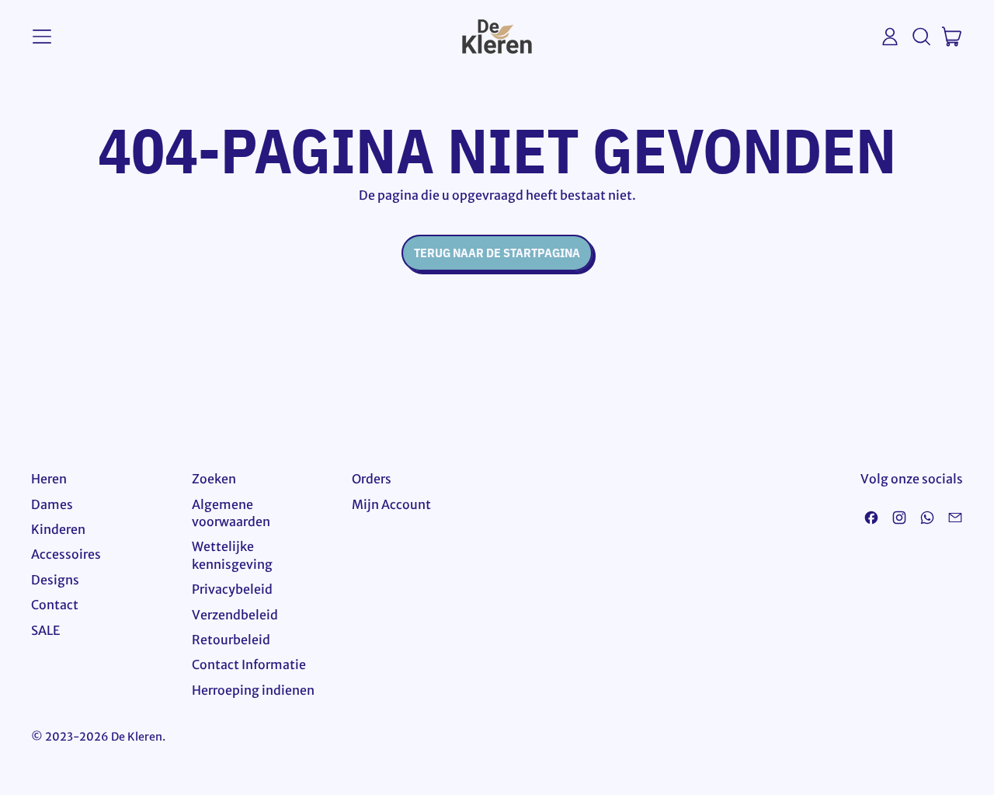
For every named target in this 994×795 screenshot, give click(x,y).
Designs (55, 580)
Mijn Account (391, 504)
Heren (49, 478)
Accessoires (66, 554)
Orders (371, 478)
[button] (921, 36)
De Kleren (136, 737)
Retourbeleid (231, 639)
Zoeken (214, 478)
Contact (54, 604)
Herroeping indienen (253, 690)
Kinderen (58, 529)
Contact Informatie (249, 664)
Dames (52, 504)
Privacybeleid (232, 589)
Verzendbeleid (235, 614)
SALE (45, 630)
